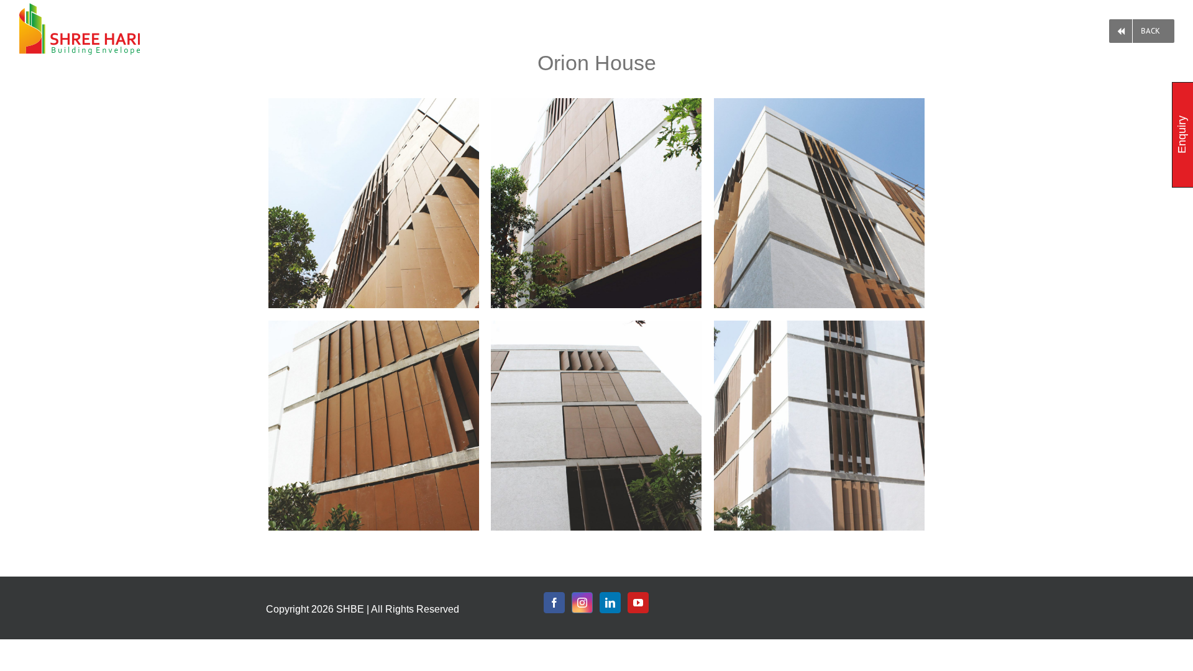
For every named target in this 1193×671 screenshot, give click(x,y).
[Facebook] (554, 602)
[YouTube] (638, 602)
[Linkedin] (610, 602)
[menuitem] (1141, 29)
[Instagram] (582, 602)
